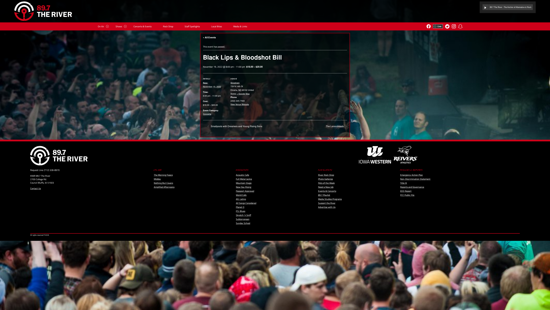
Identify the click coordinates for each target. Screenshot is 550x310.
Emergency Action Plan (411, 175)
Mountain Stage (244, 183)
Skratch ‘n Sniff (243, 215)
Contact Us (35, 188)
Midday (157, 179)
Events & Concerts (327, 191)
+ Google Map (243, 93)
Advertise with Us (326, 207)
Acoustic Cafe (242, 175)
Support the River (326, 203)
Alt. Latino (241, 199)
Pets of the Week (326, 183)
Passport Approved (245, 191)
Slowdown (235, 82)
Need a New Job (325, 187)
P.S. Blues (240, 211)
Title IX (403, 183)
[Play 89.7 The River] (485, 7)
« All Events (209, 37)
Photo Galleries (325, 179)
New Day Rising (243, 187)
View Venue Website (239, 104)
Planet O (240, 207)
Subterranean (242, 219)
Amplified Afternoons (164, 187)
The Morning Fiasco (163, 175)
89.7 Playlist (324, 195)
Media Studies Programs (330, 199)
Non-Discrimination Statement (415, 179)
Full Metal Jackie (244, 179)
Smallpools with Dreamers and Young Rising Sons (236, 126)
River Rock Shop (326, 175)
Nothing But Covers (163, 183)
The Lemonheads (335, 126)
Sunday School (243, 223)
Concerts (207, 114)
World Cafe (241, 195)
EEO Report (405, 191)
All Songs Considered (246, 203)
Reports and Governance (412, 187)
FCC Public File (407, 195)
